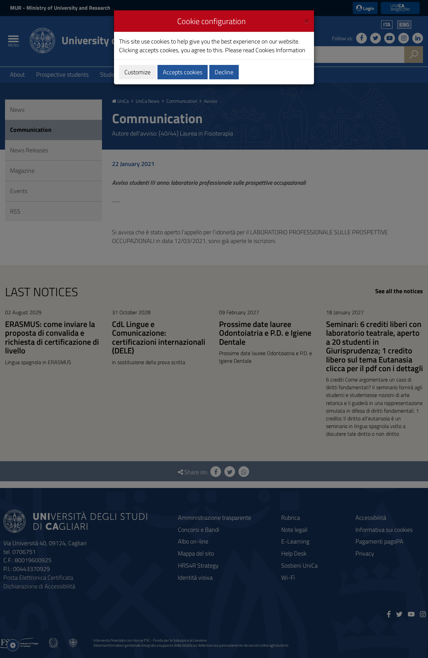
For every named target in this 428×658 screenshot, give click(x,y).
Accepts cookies (182, 72)
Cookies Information (280, 50)
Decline (224, 72)
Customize (137, 72)
